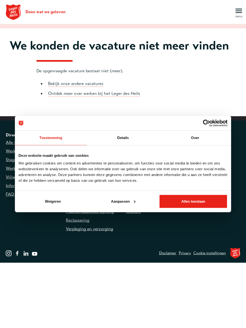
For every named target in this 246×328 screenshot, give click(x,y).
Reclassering (77, 220)
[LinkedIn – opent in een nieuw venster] (26, 252)
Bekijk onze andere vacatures (75, 83)
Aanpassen (120, 201)
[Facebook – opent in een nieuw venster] (17, 252)
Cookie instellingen (209, 253)
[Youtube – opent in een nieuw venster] (34, 252)
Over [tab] (195, 138)
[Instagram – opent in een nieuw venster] (9, 252)
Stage (11, 159)
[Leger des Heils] (235, 253)
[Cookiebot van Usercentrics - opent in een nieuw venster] (206, 123)
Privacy (185, 253)
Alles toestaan (193, 201)
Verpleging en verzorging (89, 228)
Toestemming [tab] (50, 138)
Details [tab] (123, 138)
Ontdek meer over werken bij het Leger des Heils (94, 93)
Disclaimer (167, 253)
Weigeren (53, 201)
